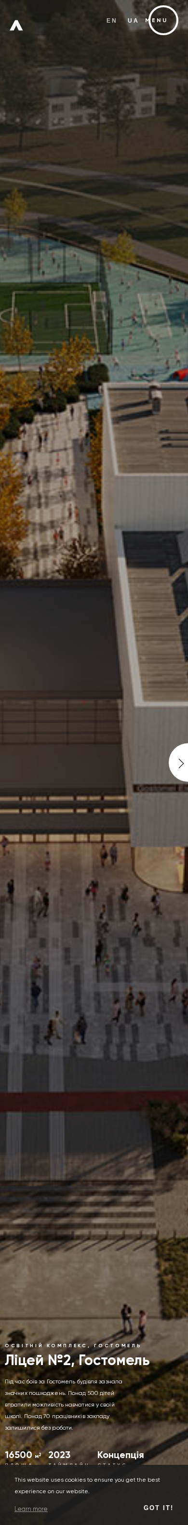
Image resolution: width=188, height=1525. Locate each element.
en (112, 20)
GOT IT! (159, 1508)
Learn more (31, 1509)
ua (134, 20)
